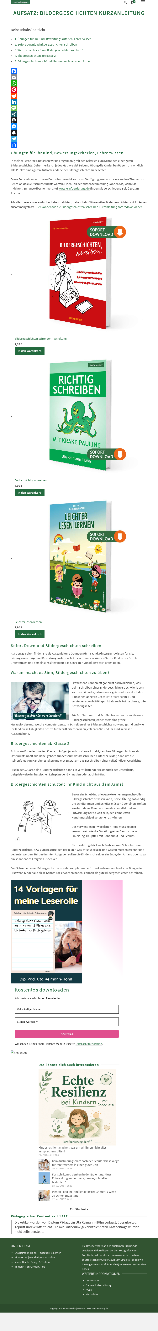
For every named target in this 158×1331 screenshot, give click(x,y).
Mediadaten (92, 1294)
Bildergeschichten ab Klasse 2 (37, 55)
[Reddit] (79, 96)
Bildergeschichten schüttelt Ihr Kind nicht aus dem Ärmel (54, 61)
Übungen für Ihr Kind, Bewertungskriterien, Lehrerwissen (55, 39)
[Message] (79, 108)
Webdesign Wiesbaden (42, 1257)
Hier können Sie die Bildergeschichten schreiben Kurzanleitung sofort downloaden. (89, 207)
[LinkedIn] (79, 102)
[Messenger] (79, 126)
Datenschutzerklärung (89, 1043)
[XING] (79, 114)
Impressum (92, 1280)
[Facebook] (79, 71)
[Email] (79, 77)
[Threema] (79, 120)
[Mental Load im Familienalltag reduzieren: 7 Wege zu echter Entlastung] (44, 1195)
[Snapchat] (79, 133)
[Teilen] (79, 145)
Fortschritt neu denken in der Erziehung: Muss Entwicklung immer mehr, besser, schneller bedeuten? (82, 1178)
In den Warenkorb (29, 351)
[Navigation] (143, 2)
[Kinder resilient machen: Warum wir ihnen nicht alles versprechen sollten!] (79, 1107)
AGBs (89, 1289)
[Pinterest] (79, 90)
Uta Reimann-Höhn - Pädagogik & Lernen (38, 1252)
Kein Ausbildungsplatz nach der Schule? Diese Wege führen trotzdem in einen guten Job (85, 1163)
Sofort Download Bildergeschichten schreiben (47, 44)
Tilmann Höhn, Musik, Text (30, 1266)
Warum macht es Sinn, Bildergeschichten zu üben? (50, 50)
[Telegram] (79, 139)
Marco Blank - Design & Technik (32, 1262)
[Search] (125, 2)
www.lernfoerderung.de (74, 188)
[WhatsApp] (79, 83)
